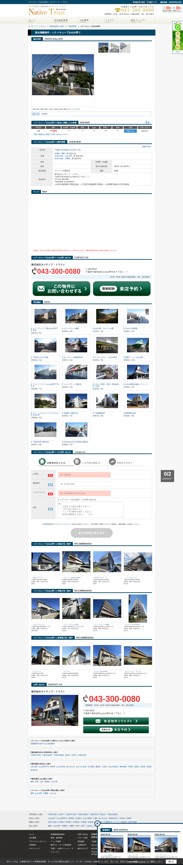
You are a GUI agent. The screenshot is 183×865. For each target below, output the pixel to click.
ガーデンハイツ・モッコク (133, 671)
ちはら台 (52, 793)
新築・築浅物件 (57, 838)
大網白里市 (82, 755)
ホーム (31, 834)
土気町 (104, 767)
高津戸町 (34, 770)
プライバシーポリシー (63, 524)
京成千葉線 (132, 822)
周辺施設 (81, 841)
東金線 (90, 822)
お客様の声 (82, 845)
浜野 (83, 826)
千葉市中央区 (36, 755)
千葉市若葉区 (59, 755)
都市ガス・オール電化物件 (61, 845)
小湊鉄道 (75, 822)
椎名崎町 (123, 767)
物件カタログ (83, 848)
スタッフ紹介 (83, 838)
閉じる (171, 862)
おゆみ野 (71, 150)
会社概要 (32, 838)
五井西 (122, 818)
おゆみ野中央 (44, 767)
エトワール (67, 671)
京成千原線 (59, 156)
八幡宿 (71, 826)
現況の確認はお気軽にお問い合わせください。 (52, 134)
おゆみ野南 (60, 767)
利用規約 (47, 524)
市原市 (74, 755)
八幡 (95, 818)
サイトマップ (34, 848)
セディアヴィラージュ (162, 855)
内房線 (68, 822)
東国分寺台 (113, 818)
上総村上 (89, 826)
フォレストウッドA (38, 624)
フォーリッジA (133, 855)
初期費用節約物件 (58, 834)
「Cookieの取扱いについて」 (136, 862)
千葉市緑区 (64, 150)
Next (92, 74)
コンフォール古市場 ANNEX (72, 577)
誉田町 (52, 767)
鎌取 (63, 153)
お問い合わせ (83, 834)
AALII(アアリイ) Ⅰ (39, 577)
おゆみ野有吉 (113, 767)
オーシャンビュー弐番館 (101, 624)
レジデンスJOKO (107, 855)
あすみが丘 (70, 767)
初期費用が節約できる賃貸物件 (43, 744)
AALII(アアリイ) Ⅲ (100, 577)
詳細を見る (130, 131)
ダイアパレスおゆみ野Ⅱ (132, 624)
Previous (34, 74)
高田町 (149, 767)
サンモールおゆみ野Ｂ (101, 671)
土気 (41, 782)
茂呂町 (142, 767)
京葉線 (83, 822)
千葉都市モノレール (111, 822)
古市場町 (90, 767)
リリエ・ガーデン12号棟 (71, 624)
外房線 (57, 153)
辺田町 (136, 767)
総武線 (123, 822)
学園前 (67, 158)
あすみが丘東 (81, 767)
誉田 (37, 782)
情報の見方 (146, 147)
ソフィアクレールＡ (131, 577)
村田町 (78, 818)
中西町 (130, 767)
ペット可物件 (56, 841)
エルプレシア (37, 671)
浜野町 (129, 818)
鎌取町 (98, 767)
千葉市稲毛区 (47, 755)
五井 (77, 826)
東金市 (67, 755)
